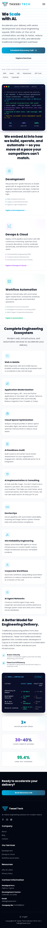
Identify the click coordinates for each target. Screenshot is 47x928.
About (4, 831)
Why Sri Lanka (7, 870)
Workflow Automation (10, 858)
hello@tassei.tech (23, 923)
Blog (3, 835)
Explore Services (23, 58)
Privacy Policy (7, 873)
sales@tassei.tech (9, 901)
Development (7, 851)
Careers (5, 839)
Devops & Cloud (8, 854)
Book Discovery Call (23, 793)
